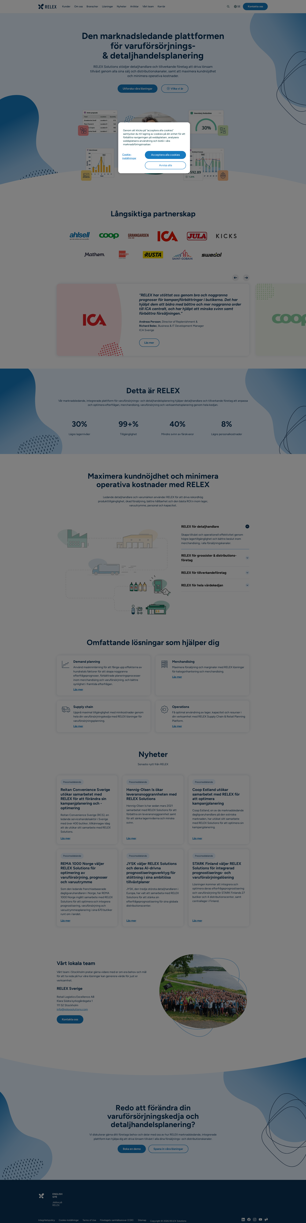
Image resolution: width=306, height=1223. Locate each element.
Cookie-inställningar (129, 156)
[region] (154, 147)
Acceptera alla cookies (165, 155)
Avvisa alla (165, 165)
